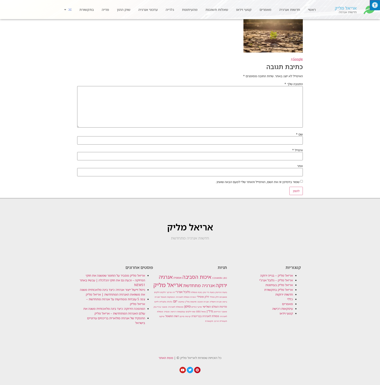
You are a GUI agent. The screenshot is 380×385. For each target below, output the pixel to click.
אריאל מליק (346, 8)
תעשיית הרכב (220, 321)
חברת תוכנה (203, 301)
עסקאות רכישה (177, 311)
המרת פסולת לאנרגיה (186, 297)
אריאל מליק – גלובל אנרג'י (276, 280)
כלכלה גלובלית (165, 301)
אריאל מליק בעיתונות (279, 285)
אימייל (297, 150)
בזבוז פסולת (196, 292)
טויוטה (181, 301)
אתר (300, 165)
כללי (290, 299)
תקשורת (209, 321)
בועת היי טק (209, 292)
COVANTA (217, 278)
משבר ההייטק (220, 311)
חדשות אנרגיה (289, 9)
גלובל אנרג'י (183, 292)
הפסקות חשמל (168, 297)
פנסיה (167, 311)
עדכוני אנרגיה (148, 9)
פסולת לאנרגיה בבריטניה (205, 316)
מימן (187, 306)
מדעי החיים (196, 306)
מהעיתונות (190, 9)
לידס (156, 301)
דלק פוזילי (214, 297)
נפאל (203, 311)
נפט (198, 311)
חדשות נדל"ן (191, 301)
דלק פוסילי (203, 297)
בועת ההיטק (221, 292)
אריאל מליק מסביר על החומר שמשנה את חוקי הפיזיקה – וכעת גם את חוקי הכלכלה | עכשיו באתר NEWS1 (112, 280)
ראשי (312, 9)
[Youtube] (183, 370)
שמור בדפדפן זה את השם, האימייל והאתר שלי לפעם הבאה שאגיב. (257, 181)
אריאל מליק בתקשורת (278, 289)
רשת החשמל (172, 316)
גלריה (170, 9)
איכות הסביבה (196, 276)
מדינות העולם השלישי (215, 306)
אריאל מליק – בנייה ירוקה (276, 275)
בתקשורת (86, 9)
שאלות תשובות (216, 9)
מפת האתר (166, 358)
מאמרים (265, 9)
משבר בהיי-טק (160, 306)
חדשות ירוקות (284, 294)
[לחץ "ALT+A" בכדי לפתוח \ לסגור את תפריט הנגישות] (375, 5)
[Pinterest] (197, 370)
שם (299, 134)
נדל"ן (210, 311)
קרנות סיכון (185, 316)
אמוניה (177, 278)
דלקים (163, 292)
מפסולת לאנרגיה (175, 306)
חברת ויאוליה (216, 301)
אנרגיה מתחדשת (199, 285)
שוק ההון (123, 9)
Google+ (297, 59)
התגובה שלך (293, 83)
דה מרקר (170, 292)
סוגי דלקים (190, 311)
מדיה (105, 9)
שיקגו (161, 316)
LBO (225, 278)
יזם (175, 301)
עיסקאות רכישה (282, 308)
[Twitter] (190, 370)
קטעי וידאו (244, 9)
